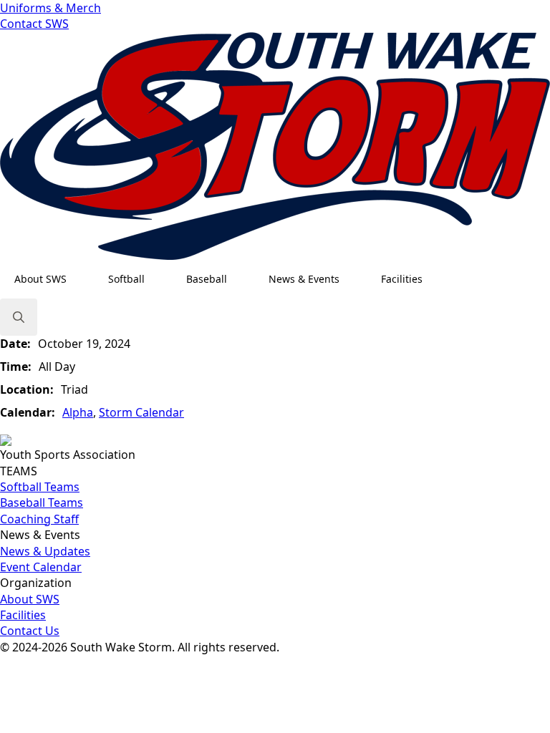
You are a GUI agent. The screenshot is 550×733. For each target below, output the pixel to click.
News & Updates (45, 551)
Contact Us (29, 631)
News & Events (304, 279)
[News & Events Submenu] (353, 279)
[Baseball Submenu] (240, 279)
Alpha (77, 412)
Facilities (402, 279)
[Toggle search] (18, 317)
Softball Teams (39, 487)
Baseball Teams (41, 502)
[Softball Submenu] (158, 279)
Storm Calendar (141, 412)
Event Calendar (41, 567)
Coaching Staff (39, 519)
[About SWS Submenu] (80, 279)
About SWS (40, 279)
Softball (126, 279)
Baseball (206, 279)
